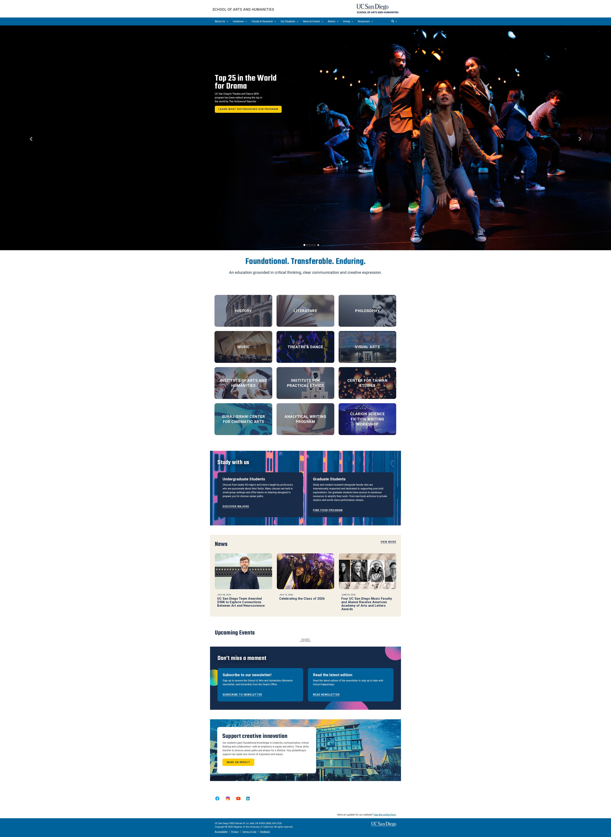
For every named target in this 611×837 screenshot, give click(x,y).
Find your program (328, 510)
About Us (220, 21)
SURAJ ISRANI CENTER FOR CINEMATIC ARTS (243, 419)
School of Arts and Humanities (243, 9)
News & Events (312, 21)
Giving (347, 21)
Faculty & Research (263, 21)
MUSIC (243, 347)
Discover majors (236, 506)
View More (388, 541)
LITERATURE (305, 311)
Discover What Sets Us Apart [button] (245, 119)
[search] (394, 21)
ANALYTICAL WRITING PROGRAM (305, 419)
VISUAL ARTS (367, 347)
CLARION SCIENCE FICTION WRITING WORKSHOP (367, 419)
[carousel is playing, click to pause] (318, 245)
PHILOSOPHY (367, 311)
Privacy (235, 831)
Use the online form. (385, 814)
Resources (364, 21)
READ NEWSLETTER (326, 694)
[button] (30, 137)
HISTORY (243, 311)
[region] (305, 137)
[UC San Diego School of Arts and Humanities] (377, 8)
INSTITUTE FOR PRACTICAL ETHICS (305, 383)
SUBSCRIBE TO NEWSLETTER (242, 694)
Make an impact (238, 762)
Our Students (288, 21)
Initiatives (238, 21)
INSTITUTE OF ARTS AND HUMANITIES (243, 383)
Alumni (332, 21)
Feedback (265, 831)
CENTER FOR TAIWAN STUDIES (367, 383)
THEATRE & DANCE (305, 347)
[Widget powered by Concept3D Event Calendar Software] (305, 640)
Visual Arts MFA (252, 85)
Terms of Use (249, 831)
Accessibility (221, 831)
